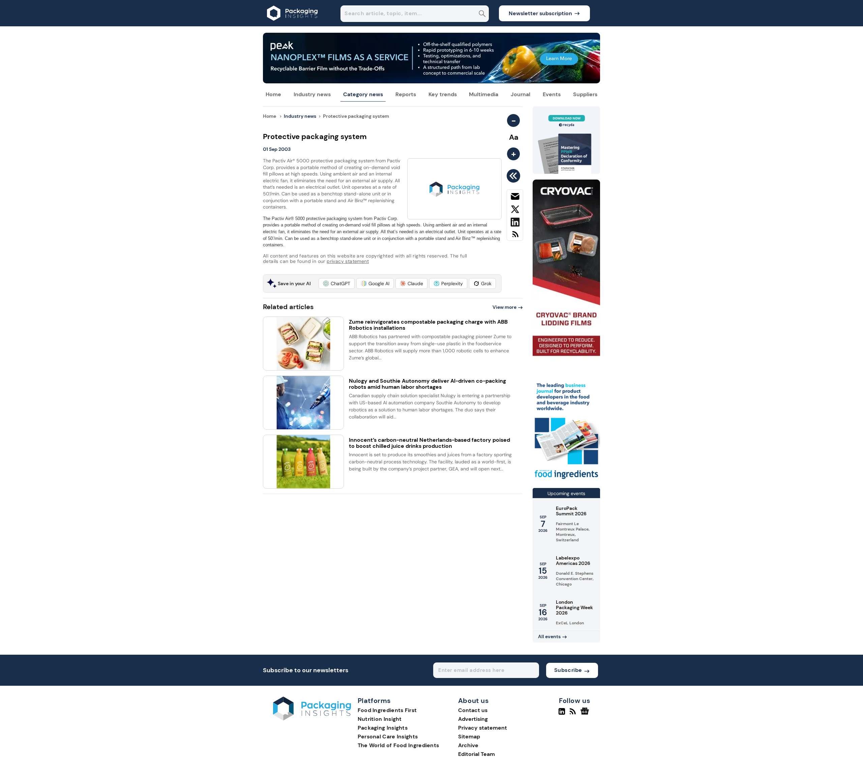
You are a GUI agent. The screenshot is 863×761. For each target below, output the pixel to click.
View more (504, 307)
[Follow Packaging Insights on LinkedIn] (562, 714)
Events (552, 94)
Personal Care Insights (388, 736)
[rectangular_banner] (566, 480)
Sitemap (469, 736)
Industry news (312, 94)
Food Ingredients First (387, 710)
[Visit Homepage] (292, 24)
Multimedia (483, 94)
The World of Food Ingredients (398, 745)
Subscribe (568, 670)
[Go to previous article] (515, 176)
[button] (337, 283)
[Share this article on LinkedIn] (515, 223)
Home (273, 94)
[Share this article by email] (515, 197)
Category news (363, 94)
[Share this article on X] (515, 210)
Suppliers (585, 94)
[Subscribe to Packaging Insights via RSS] (515, 237)
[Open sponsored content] (431, 81)
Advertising (473, 719)
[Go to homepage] (312, 718)
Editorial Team (476, 754)
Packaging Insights (383, 728)
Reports (405, 94)
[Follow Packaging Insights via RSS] (573, 714)
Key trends (442, 94)
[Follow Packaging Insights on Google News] (586, 714)
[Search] (482, 14)
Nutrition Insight (380, 719)
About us (473, 701)
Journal (520, 94)
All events (549, 636)
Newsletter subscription (540, 13)
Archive (468, 745)
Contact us (472, 710)
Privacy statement (482, 728)
